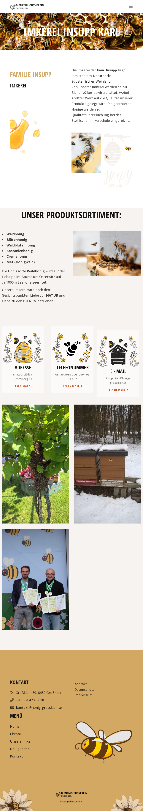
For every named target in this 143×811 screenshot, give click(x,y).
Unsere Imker (21, 741)
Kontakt (80, 684)
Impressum (83, 695)
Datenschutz (84, 689)
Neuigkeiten (20, 748)
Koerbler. (78, 801)
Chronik (16, 734)
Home (15, 726)
